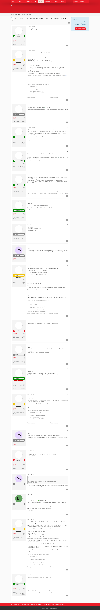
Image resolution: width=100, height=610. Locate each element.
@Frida (28, 523)
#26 (67, 175)
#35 (67, 430)
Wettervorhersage (51, 75)
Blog (66, 193)
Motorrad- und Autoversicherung (36, 91)
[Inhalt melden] (67, 45)
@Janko (44, 523)
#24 (67, 127)
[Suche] (87, 1)
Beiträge (14, 40)
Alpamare (30, 279)
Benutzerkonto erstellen (80, 28)
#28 (67, 224)
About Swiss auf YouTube (42, 97)
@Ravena (37, 523)
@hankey (41, 523)
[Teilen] (69, 23)
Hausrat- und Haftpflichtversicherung (37, 89)
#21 (67, 26)
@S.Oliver (56, 297)
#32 (67, 345)
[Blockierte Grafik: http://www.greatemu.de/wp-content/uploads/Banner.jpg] (42, 191)
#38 (67, 494)
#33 (67, 368)
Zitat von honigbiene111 (35, 477)
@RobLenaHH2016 (34, 297)
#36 (67, 450)
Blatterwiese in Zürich (33, 60)
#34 (67, 394)
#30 (67, 265)
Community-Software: (50, 608)
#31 (67, 321)
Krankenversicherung (34, 88)
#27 (67, 200)
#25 (67, 151)
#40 (67, 574)
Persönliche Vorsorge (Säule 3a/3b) (37, 92)
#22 (67, 50)
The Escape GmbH (32, 274)
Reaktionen (15, 38)
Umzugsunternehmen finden (35, 86)
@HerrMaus (60, 297)
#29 (67, 245)
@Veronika (32, 523)
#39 (67, 519)
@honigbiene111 (50, 297)
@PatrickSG (40, 297)
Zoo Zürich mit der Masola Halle (34, 283)
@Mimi (28, 297)
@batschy (45, 297)
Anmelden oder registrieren (78, 1)
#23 (67, 104)
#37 (67, 474)
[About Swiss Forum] (50, 8)
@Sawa (64, 297)
